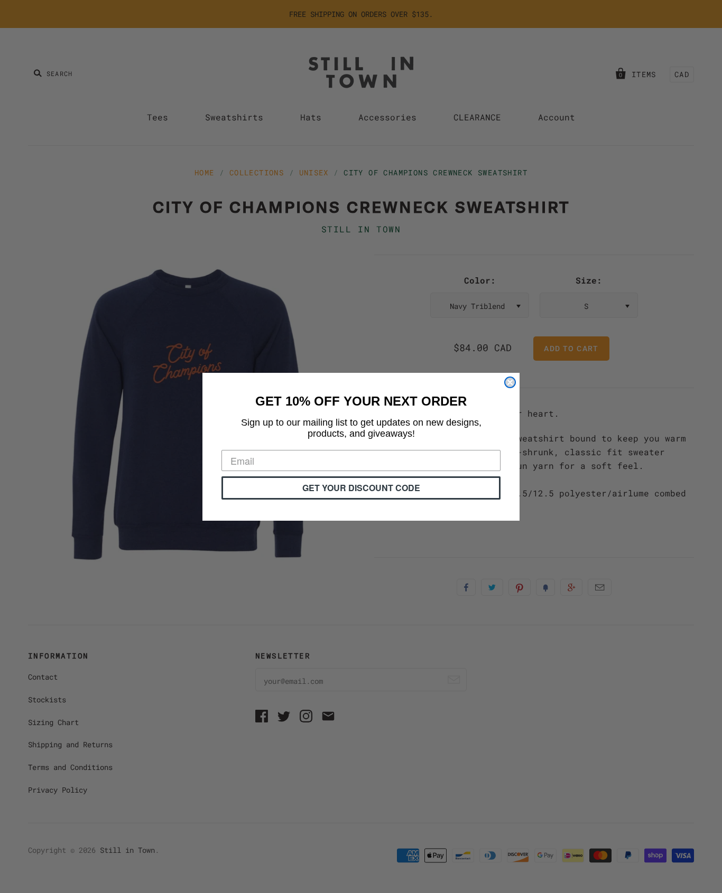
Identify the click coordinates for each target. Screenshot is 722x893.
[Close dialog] (510, 382)
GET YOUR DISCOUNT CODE (361, 488)
